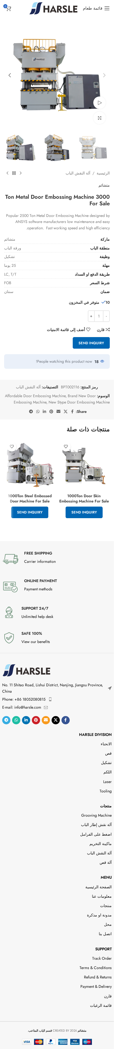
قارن (108, 996)
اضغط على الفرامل (96, 834)
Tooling (106, 791)
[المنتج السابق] (20, 173)
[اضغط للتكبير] (99, 118)
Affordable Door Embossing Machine (35, 396)
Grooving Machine (96, 815)
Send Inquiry (91, 343)
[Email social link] (58, 411)
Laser (107, 781)
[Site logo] (53, 7)
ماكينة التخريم (100, 843)
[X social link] (65, 411)
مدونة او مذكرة (99, 915)
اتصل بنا (105, 934)
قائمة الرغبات (101, 1005)
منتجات (106, 806)
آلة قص (106, 862)
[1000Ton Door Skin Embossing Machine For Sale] (84, 465)
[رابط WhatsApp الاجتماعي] (38, 411)
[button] (104, 75)
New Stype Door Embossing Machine (79, 402)
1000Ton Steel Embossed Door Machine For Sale (30, 498)
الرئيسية (103, 173)
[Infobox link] (57, 559)
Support (103, 949)
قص (108, 753)
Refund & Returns (98, 977)
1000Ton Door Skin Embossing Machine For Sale (84, 498)
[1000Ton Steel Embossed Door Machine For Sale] (30, 465)
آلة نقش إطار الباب (96, 824)
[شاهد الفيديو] (99, 102)
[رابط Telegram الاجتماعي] (31, 411)
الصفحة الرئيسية (98, 887)
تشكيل (106, 762)
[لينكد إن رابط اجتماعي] (44, 411)
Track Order (102, 958)
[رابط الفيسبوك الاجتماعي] (72, 411)
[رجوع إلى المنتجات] (14, 173)
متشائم (104, 185)
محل (108, 924)
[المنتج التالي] (7, 173)
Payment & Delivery (96, 986)
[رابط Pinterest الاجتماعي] (51, 411)
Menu (106, 877)
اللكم (107, 772)
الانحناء (106, 744)
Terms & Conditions (96, 967)
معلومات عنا (102, 896)
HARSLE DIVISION (95, 734)
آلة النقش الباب (78, 173)
